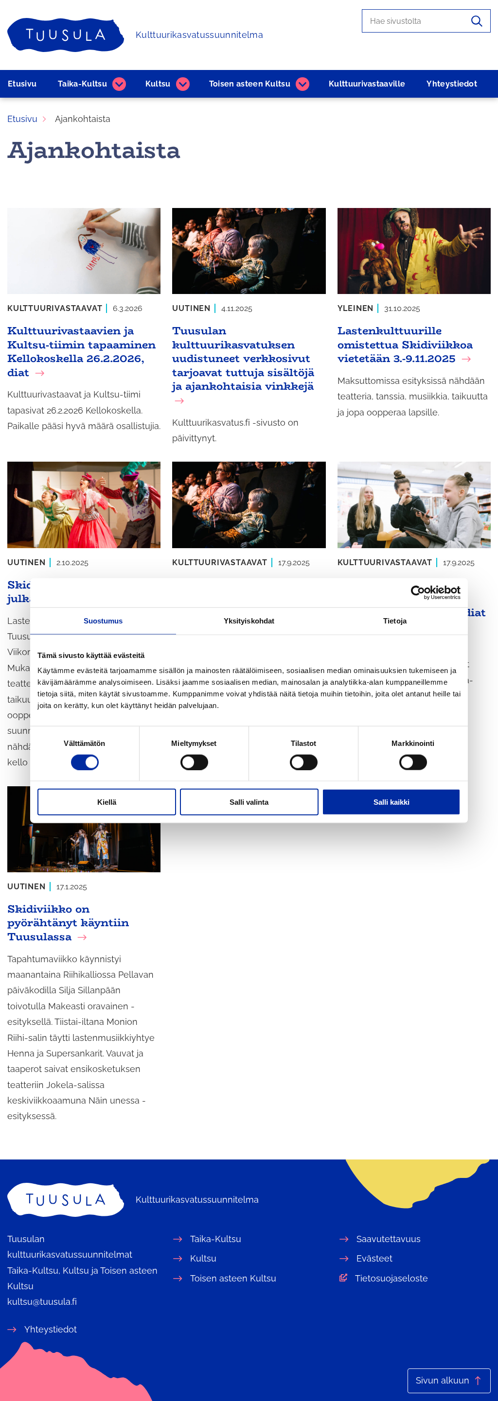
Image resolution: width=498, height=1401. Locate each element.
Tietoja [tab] (395, 620)
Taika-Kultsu (82, 83)
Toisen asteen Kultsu (249, 83)
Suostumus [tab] (103, 620)
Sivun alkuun (442, 1380)
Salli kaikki (391, 802)
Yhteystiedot (452, 83)
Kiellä (106, 802)
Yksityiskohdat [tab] (249, 620)
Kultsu (158, 83)
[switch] (194, 762)
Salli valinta (249, 802)
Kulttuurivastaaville (367, 83)
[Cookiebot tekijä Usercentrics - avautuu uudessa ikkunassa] (418, 592)
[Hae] (477, 21)
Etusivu (22, 83)
